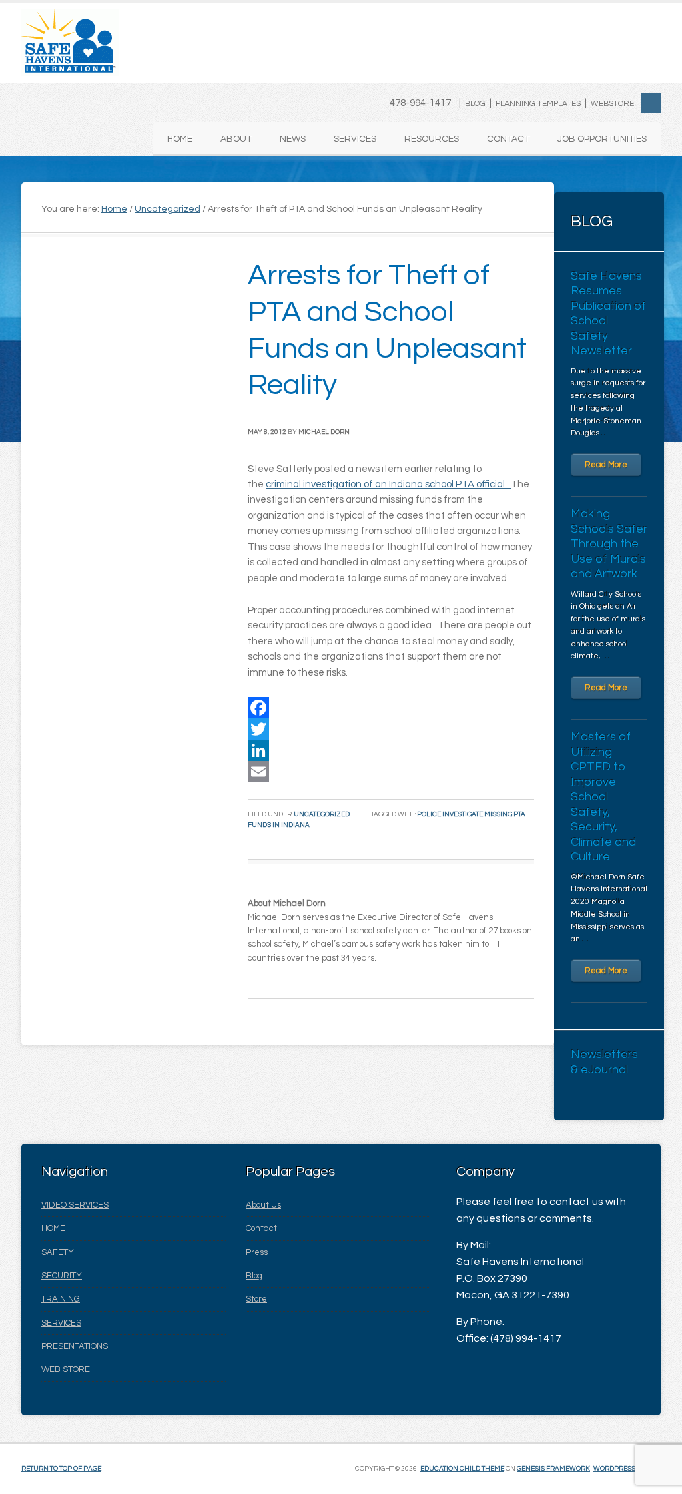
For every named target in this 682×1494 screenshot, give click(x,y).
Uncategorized (322, 814)
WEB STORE (65, 1369)
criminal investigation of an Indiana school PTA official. (388, 484)
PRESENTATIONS (74, 1346)
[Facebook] (391, 707)
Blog (475, 103)
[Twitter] (391, 729)
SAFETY (57, 1252)
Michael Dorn (324, 432)
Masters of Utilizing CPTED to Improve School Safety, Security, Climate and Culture (603, 796)
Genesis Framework (553, 1468)
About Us (263, 1205)
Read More (606, 464)
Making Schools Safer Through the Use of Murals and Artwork (609, 543)
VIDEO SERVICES (75, 1205)
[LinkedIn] (391, 750)
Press (257, 1252)
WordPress (614, 1468)
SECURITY (61, 1275)
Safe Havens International (70, 43)
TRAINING (60, 1299)
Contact (261, 1228)
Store (256, 1299)
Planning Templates (538, 103)
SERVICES (61, 1323)
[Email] (391, 771)
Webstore (612, 103)
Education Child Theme (462, 1468)
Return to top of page (61, 1468)
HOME (53, 1228)
